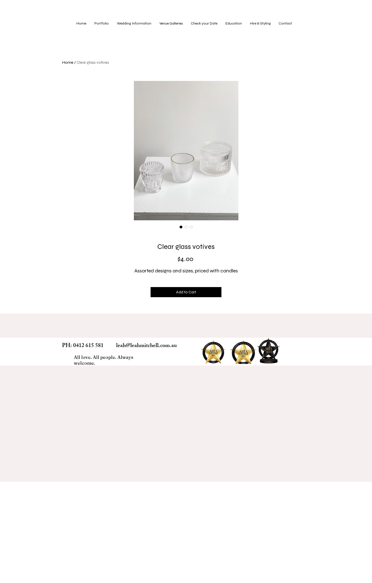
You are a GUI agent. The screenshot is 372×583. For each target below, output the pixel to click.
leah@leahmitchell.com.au (146, 346)
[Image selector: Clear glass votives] (180, 226)
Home (67, 62)
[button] (171, 23)
